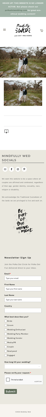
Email (7, 274)
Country (8, 306)
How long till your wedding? (17, 362)
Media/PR (11, 342)
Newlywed (12, 351)
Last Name (9, 295)
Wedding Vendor (14, 338)
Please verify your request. (17, 373)
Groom (10, 325)
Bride (9, 321)
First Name (9, 284)
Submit (11, 391)
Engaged (11, 355)
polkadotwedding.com (16, 10)
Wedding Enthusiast (16, 329)
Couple (10, 347)
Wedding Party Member (17, 334)
